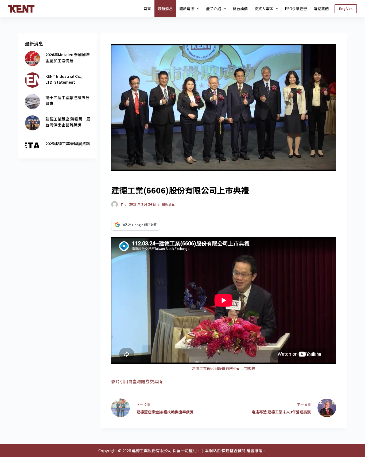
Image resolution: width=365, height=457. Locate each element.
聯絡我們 (321, 8)
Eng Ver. (345, 8)
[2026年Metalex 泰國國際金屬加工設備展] (32, 58)
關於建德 (186, 8)
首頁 (147, 8)
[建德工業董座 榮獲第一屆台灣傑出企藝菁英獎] (32, 122)
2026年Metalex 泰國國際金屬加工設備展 (67, 57)
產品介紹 (213, 8)
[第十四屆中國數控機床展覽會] (32, 101)
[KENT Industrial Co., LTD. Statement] (32, 79)
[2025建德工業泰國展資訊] (32, 144)
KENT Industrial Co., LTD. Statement (64, 79)
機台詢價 (240, 8)
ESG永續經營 (296, 8)
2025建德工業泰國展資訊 (67, 143)
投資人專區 (263, 8)
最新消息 (165, 8)
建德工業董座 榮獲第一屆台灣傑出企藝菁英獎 (67, 121)
